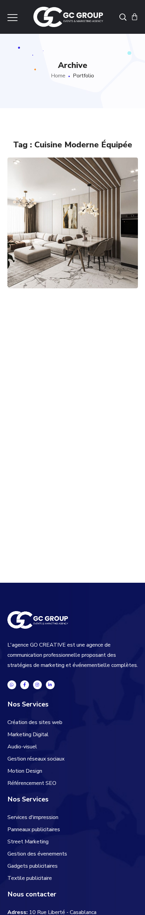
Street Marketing (28, 841)
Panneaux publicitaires (33, 829)
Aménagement (41, 247)
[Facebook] (24, 684)
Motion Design (24, 771)
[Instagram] (37, 684)
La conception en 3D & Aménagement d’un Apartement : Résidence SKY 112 (72, 188)
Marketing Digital (28, 734)
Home (58, 75)
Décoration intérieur (54, 253)
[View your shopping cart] (134, 17)
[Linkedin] (50, 684)
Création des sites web (34, 722)
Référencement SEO (31, 783)
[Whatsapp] (11, 684)
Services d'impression (32, 817)
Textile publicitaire (29, 878)
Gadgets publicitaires (32, 866)
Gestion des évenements (37, 854)
